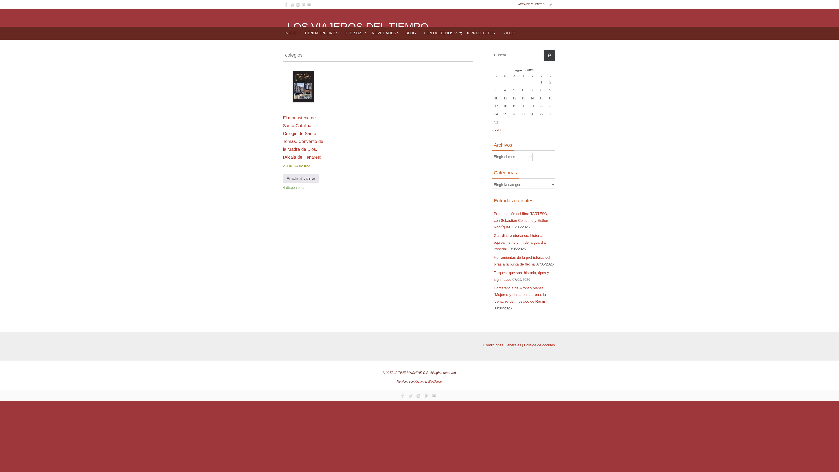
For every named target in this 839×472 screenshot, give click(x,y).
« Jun (496, 129)
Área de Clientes (531, 4)
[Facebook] (286, 4)
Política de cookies (539, 345)
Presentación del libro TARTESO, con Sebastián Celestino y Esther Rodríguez (521, 220)
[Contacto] (309, 4)
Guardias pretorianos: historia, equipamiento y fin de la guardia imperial (520, 242)
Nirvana (419, 381)
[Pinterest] (303, 4)
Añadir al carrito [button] (301, 178)
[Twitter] (292, 4)
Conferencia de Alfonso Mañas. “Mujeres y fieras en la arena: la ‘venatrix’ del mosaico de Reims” (520, 295)
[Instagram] (297, 4)
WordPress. (435, 381)
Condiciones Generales (502, 345)
